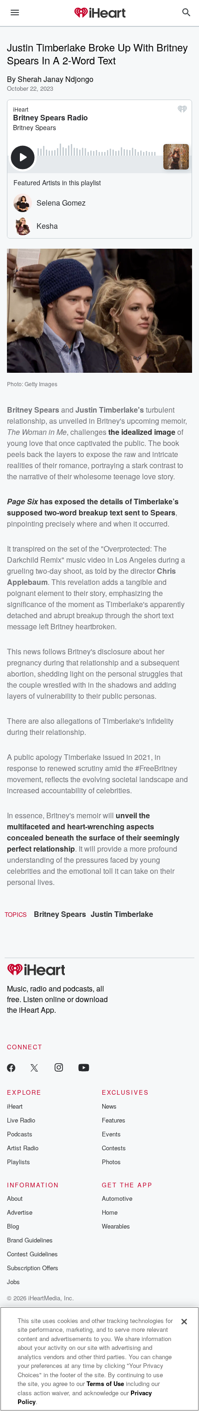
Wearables (116, 1226)
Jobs (13, 1281)
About (15, 1198)
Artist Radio (22, 1147)
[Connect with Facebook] (11, 1067)
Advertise (19, 1212)
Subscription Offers (32, 1267)
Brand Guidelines (30, 1239)
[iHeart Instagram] (59, 1067)
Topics (16, 914)
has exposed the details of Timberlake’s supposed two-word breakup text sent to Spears (93, 507)
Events (111, 1133)
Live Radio (21, 1120)
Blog (13, 1226)
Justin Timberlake (122, 914)
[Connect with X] (34, 1067)
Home (110, 1212)
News (109, 1106)
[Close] (184, 1321)
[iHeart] (99, 13)
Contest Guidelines (32, 1253)
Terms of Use (105, 1383)
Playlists (18, 1161)
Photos (111, 1161)
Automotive (117, 1198)
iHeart (15, 1106)
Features (113, 1120)
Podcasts (19, 1133)
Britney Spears (60, 914)
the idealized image (141, 431)
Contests (114, 1147)
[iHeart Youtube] (83, 1067)
